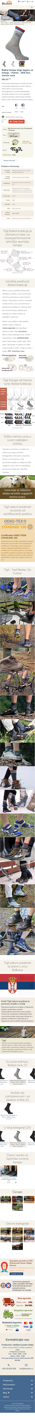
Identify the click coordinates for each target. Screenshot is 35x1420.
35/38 (13, 213)
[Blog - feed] (8, 1392)
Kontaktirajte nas (17, 1339)
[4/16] (17, 660)
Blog (5, 1392)
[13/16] (17, 872)
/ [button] (23, 1)
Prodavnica (8, 1380)
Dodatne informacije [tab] (9, 160)
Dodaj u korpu (18, 121)
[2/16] (17, 613)
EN (32, 1)
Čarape (6, 22)
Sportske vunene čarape (14, 22)
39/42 (17, 213)
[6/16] (17, 707)
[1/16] (17, 589)
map (17, 1350)
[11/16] (17, 825)
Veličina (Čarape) (6, 112)
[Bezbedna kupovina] (17, 1326)
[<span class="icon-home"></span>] (1, 22)
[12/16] (17, 849)
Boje (3, 106)
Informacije (8, 1388)
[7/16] (17, 731)
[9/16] (17, 778)
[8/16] (17, 754)
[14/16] (17, 896)
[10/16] (17, 801)
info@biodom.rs (26, 1368)
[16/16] (17, 943)
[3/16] (17, 636)
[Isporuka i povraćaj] (17, 1302)
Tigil (13, 200)
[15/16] (17, 920)
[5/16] (17, 683)
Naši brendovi (9, 1384)
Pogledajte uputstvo (16, 1273)
